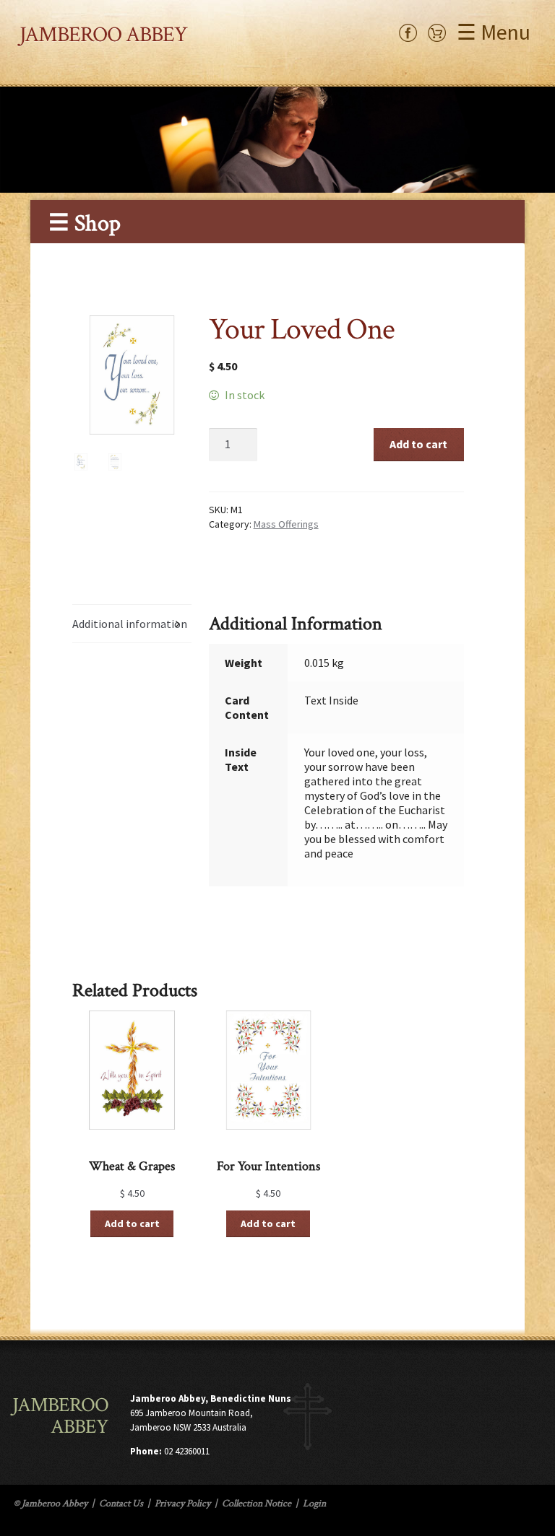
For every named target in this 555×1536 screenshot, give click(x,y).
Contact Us (121, 1503)
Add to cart (418, 444)
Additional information (129, 623)
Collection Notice (256, 1503)
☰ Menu (493, 32)
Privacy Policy (182, 1503)
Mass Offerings (286, 524)
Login (314, 1503)
